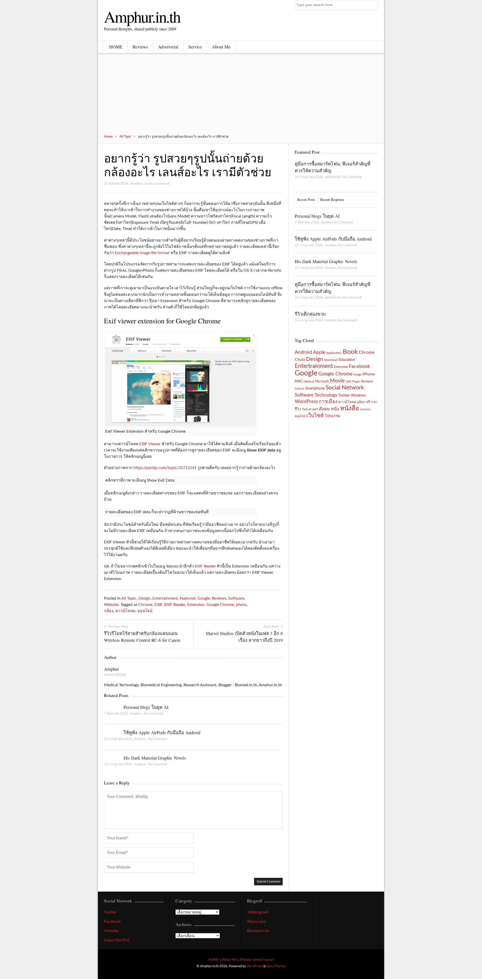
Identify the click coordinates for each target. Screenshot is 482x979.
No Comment (153, 713)
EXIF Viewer (150, 444)
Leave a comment (157, 183)
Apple (319, 352)
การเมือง (328, 401)
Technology (326, 395)
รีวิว (298, 409)
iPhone (369, 374)
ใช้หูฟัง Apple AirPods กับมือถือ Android (162, 732)
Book (350, 352)
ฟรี (368, 402)
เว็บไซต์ (315, 415)
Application (334, 353)
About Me (221, 47)
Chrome (145, 605)
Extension (195, 605)
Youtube (111, 931)
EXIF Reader (205, 566)
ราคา (374, 402)
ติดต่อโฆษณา (264, 959)
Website (111, 605)
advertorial (333, 177)
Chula (300, 360)
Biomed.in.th (258, 931)
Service (195, 47)
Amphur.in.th (142, 16)
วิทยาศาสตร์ (310, 409)
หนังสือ (349, 408)
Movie (337, 380)
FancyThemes (276, 966)
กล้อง (108, 611)
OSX (348, 381)
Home (108, 136)
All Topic (125, 136)
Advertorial (168, 47)
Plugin (356, 381)
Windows (358, 395)
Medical (309, 381)
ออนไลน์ (144, 611)
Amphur (136, 183)
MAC (299, 381)
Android (303, 352)
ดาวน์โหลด (125, 611)
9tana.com (256, 921)
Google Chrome (220, 605)
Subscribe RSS (116, 940)
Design (144, 598)
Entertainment (165, 598)
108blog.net (257, 912)
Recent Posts (306, 199)
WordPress (306, 401)
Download (331, 359)
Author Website (115, 674)
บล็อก (361, 402)
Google (203, 598)
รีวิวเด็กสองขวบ (310, 314)
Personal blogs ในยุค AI (146, 707)
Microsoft (322, 381)
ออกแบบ (365, 409)
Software (236, 598)
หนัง (335, 409)
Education (347, 360)
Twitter (344, 395)
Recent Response (332, 199)
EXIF (158, 605)
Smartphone (315, 388)
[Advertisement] (241, 97)
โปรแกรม (332, 416)
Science (299, 388)
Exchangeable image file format (142, 253)
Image (358, 374)
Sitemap (245, 959)
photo (241, 605)
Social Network (345, 388)
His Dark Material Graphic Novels (155, 758)
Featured (187, 598)
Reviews (140, 47)
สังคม (324, 409)
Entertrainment (314, 366)
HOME (116, 47)
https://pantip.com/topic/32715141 (165, 468)
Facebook (359, 366)
